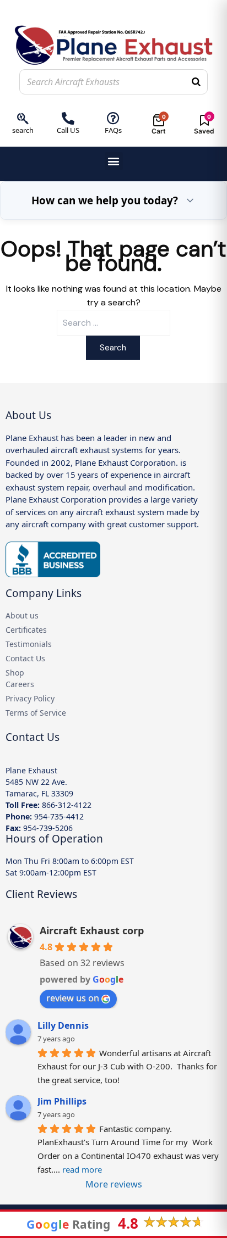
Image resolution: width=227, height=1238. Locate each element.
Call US (68, 130)
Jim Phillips (62, 1101)
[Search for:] (113, 322)
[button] (114, 161)
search (23, 130)
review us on (72, 998)
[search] (23, 118)
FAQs (113, 130)
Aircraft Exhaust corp (92, 930)
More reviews (113, 1184)
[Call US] (68, 118)
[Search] (196, 82)
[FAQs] (113, 118)
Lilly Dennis (63, 1025)
